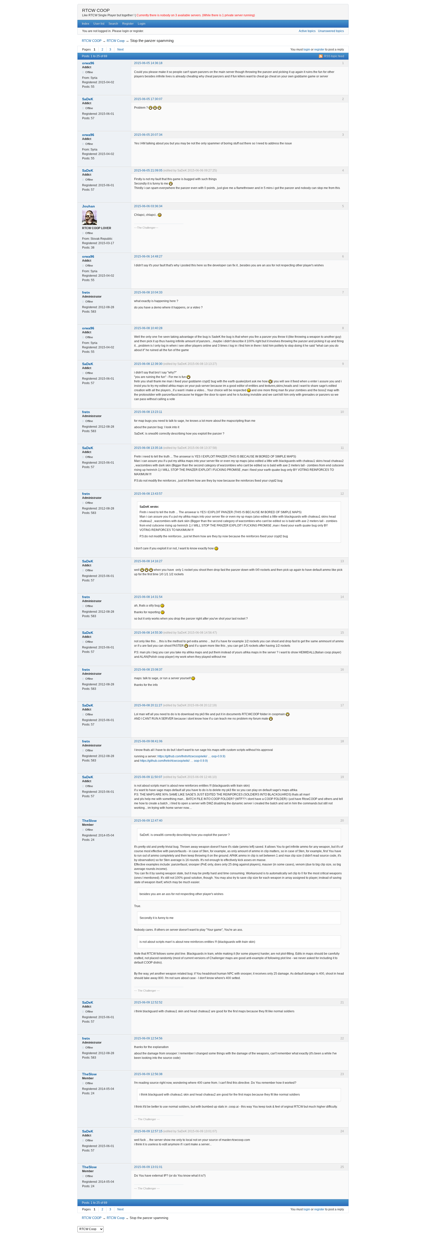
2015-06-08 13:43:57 (148, 493)
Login (141, 23)
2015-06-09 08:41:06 (148, 741)
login (306, 49)
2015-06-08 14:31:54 (148, 597)
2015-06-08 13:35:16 (148, 448)
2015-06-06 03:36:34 (148, 206)
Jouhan (88, 206)
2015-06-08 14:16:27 (148, 561)
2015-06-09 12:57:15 (148, 1131)
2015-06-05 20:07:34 (148, 134)
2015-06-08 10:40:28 (148, 328)
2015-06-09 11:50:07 (148, 777)
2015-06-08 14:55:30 (148, 632)
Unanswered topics (331, 31)
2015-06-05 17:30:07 (148, 99)
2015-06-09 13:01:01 (148, 1167)
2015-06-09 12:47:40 (148, 820)
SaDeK (87, 99)
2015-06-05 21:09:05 (148, 170)
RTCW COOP (96, 10)
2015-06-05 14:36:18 (148, 63)
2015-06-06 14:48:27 (148, 256)
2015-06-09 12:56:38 (148, 1074)
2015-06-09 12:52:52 (148, 1002)
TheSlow (89, 821)
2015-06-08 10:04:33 (148, 292)
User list (98, 23)
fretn (86, 292)
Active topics (307, 31)
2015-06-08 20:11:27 (148, 705)
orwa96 (88, 63)
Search (113, 23)
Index (85, 23)
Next (120, 49)
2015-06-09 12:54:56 (148, 1038)
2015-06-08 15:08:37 (148, 669)
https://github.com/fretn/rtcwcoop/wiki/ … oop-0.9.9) (191, 756)
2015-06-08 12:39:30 (148, 364)
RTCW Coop (115, 41)
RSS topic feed (334, 56)
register (319, 49)
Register (128, 23)
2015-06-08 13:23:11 (148, 412)
